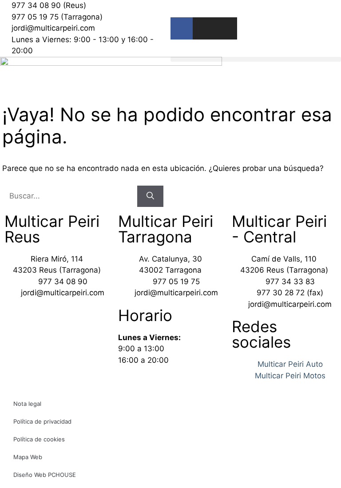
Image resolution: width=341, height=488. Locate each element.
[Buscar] (150, 196)
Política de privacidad (42, 421)
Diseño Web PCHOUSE (44, 474)
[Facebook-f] (181, 28)
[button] (255, 59)
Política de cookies (39, 439)
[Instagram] (204, 28)
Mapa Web (27, 456)
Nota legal (27, 403)
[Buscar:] (69, 195)
